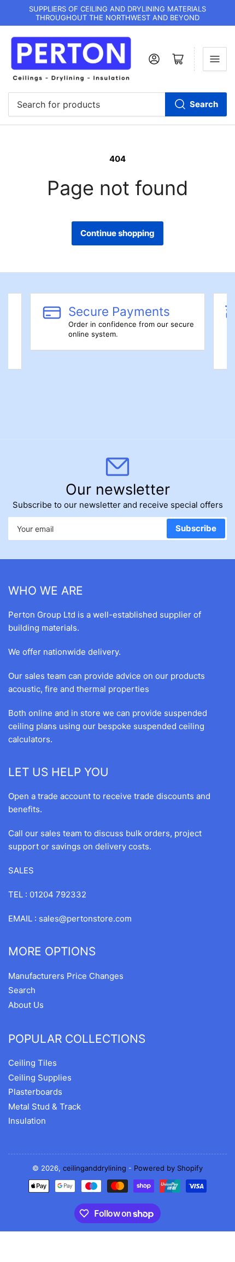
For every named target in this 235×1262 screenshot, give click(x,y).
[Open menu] (215, 59)
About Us (26, 1005)
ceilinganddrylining (94, 1168)
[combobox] (117, 104)
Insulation (27, 1121)
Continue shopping (117, 233)
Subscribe (195, 528)
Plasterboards (35, 1092)
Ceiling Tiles (32, 1063)
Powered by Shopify (168, 1168)
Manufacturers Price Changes (66, 976)
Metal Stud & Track (44, 1106)
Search (204, 104)
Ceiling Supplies (40, 1077)
